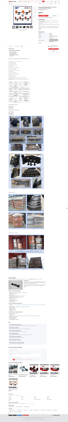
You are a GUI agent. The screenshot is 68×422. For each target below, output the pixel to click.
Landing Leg (48, 396)
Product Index (46, 417)
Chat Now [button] (55, 15)
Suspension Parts (10, 399)
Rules (59, 3)
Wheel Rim (39, 304)
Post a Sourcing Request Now (28, 359)
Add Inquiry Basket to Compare (23, 29)
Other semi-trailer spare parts (37, 399)
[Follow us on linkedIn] (59, 415)
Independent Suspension (26, 406)
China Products (23, 417)
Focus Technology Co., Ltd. (29, 419)
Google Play (14, 415)
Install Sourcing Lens (26, 415)
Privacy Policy (44, 419)
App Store (10, 415)
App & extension (51, 3)
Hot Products (19, 417)
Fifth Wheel (31, 304)
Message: (11, 353)
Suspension (22, 396)
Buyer (43, 3)
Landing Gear (27, 304)
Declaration (41, 419)
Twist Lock (36, 304)
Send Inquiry (43, 15)
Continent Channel (42, 417)
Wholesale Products (34, 417)
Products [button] (20, 1)
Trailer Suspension (24, 304)
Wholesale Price (38, 417)
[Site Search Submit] (43, 1)
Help (46, 3)
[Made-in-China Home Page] (12, 1)
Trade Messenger (19, 415)
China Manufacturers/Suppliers (28, 417)
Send (13, 359)
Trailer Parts (14, 304)
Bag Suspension (11, 411)
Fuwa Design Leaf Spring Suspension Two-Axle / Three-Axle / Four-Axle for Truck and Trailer (13, 389)
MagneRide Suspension (11, 406)
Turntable (17, 304)
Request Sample (50, 17)
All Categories (10, 3)
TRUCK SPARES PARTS (49, 399)
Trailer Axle (20, 304)
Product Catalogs (18, 395)
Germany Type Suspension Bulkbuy (18, 411)
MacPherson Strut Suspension (19, 406)
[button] (41, 1)
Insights (49, 417)
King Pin (33, 304)
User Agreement (37, 419)
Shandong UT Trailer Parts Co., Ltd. (44, 9)
